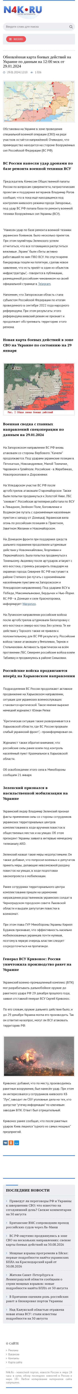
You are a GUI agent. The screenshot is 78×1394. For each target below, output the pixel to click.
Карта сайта (15, 1362)
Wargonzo (29, 604)
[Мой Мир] (16, 1142)
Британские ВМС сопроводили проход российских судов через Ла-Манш (37, 1224)
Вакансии (13, 1354)
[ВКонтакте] (5, 1142)
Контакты (13, 1358)
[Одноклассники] (11, 1142)
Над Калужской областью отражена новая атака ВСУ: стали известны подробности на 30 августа (35, 1314)
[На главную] (33, 11)
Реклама (13, 1350)
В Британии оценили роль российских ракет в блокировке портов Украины (37, 1298)
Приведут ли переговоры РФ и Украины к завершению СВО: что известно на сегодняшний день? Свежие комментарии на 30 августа (38, 1207)
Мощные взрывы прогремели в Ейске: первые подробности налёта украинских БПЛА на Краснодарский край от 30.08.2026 (37, 1259)
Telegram (44, 284)
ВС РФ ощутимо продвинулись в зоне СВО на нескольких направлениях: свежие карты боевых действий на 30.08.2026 (38, 1240)
